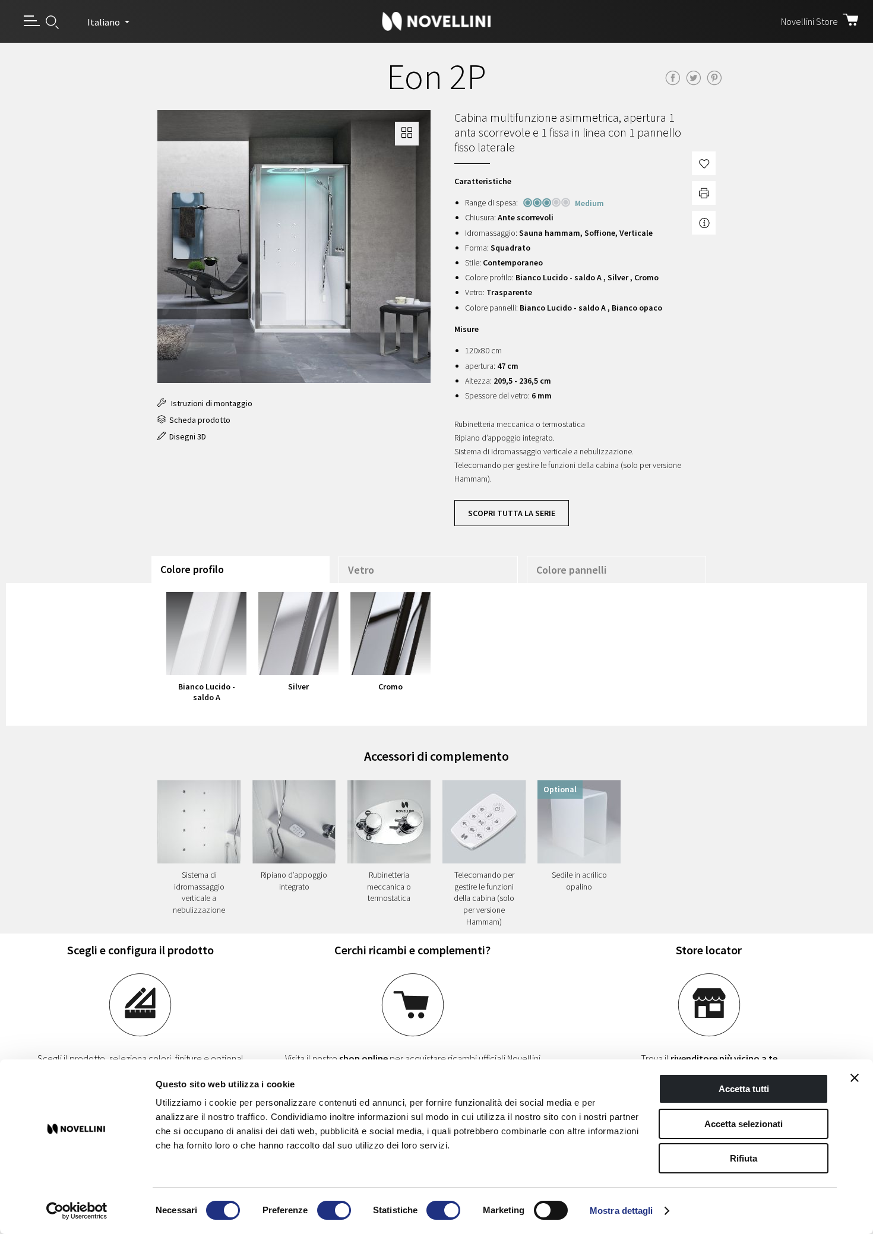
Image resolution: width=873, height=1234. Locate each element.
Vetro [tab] (361, 570)
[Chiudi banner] (854, 1078)
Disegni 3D (186, 436)
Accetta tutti (744, 1089)
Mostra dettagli (621, 1210)
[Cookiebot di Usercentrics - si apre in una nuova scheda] (77, 1211)
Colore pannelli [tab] (571, 570)
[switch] (334, 1210)
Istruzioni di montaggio (209, 403)
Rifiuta (743, 1158)
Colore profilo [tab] (192, 569)
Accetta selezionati (743, 1124)
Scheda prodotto (198, 420)
